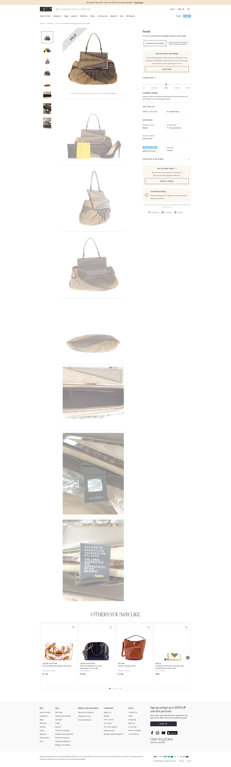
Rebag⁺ (107, 716)
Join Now (166, 69)
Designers (57, 16)
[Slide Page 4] (121, 688)
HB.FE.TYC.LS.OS (149, 151)
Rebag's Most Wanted (64, 734)
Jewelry (74, 16)
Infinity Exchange (62, 730)
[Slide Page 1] (110, 688)
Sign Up (181, 9)
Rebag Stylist (109, 730)
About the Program (86, 712)
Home (42, 23)
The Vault (108, 723)
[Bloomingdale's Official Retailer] (161, 740)
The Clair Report (110, 727)
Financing (132, 727)
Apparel (113, 16)
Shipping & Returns (153, 159)
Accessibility (133, 734)
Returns (131, 723)
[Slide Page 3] (117, 688)
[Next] (188, 657)
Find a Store (109, 719)
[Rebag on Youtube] (163, 733)
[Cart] (188, 9)
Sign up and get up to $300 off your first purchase (168, 709)
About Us (107, 712)
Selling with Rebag (63, 716)
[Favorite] (73, 627)
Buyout (58, 727)
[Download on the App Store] (172, 733)
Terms (189, 761)
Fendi (146, 31)
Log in (172, 9)
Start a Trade (167, 181)
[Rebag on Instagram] (157, 732)
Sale (121, 16)
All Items (50, 23)
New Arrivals (45, 16)
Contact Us (132, 712)
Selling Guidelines (62, 741)
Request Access (84, 716)
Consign (58, 719)
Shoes (92, 16)
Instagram (155, 212)
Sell (187, 16)
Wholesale (130, 16)
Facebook (168, 212)
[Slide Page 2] (113, 688)
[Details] (175, 168)
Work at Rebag (134, 730)
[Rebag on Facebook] (152, 733)
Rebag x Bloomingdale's (113, 734)
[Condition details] (155, 77)
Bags (66, 16)
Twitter (180, 212)
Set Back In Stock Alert (155, 43)
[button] (93, 58)
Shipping (132, 719)
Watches (83, 16)
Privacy (181, 761)
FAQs (130, 716)
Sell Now (58, 712)
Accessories (103, 16)
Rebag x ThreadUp (63, 745)
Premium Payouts (62, 738)
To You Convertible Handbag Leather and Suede (164, 36)
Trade (178, 16)
